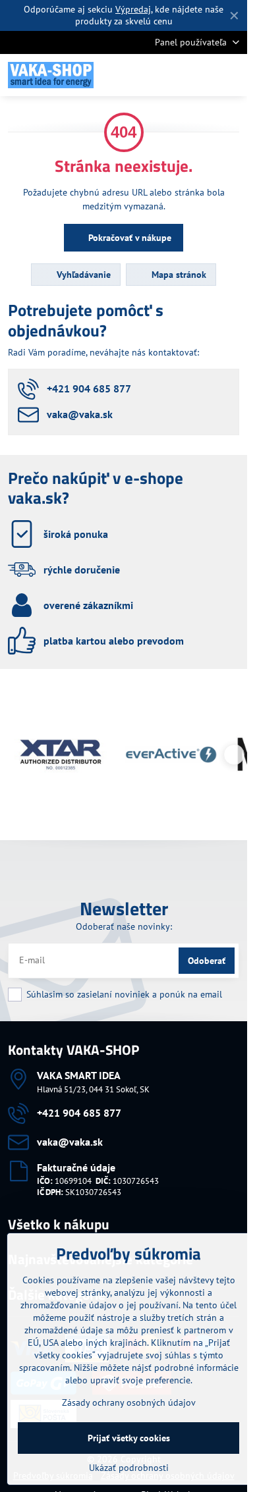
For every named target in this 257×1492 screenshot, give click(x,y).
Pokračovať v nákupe (128, 238)
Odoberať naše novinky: (124, 926)
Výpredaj (133, 9)
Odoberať (206, 961)
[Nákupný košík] (199, 75)
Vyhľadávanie (82, 274)
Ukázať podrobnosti (129, 1468)
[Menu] (231, 75)
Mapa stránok (177, 274)
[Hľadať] (168, 75)
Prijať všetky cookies (129, 1438)
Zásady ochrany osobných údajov (129, 1402)
